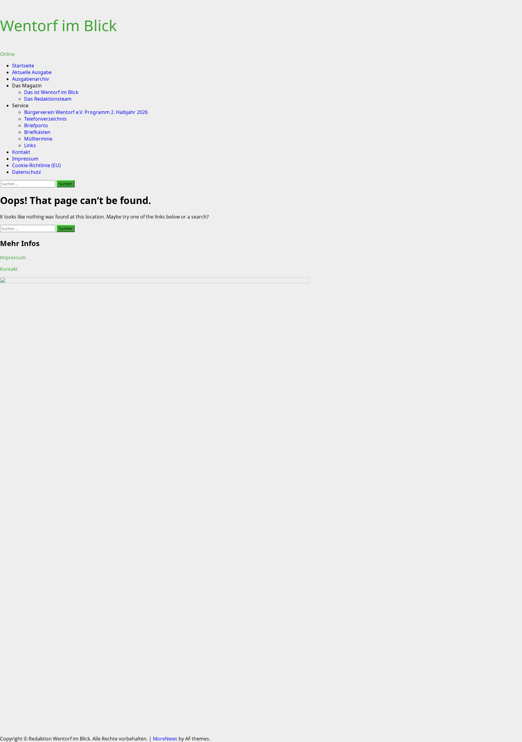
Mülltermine (38, 138)
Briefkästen (37, 132)
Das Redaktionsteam (48, 99)
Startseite (23, 65)
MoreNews (165, 738)
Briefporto (36, 125)
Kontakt (21, 152)
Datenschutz (26, 172)
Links (30, 145)
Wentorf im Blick (58, 25)
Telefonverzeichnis (45, 118)
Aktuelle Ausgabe (32, 72)
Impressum (25, 158)
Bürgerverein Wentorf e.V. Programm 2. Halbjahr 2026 (86, 112)
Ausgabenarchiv (30, 79)
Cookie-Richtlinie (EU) (36, 165)
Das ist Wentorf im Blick (51, 92)
